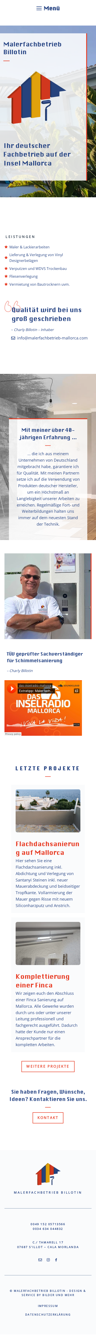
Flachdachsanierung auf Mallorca (47, 847)
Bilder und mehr (58, 1295)
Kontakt (48, 1117)
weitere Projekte (47, 1066)
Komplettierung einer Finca (43, 980)
